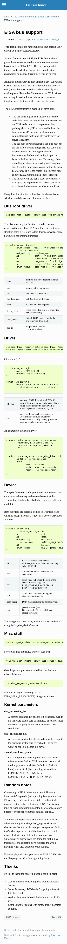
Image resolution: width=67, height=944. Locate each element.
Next (55, 917)
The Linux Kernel (36, 5)
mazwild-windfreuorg (46, 39)
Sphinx (18, 935)
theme (34, 935)
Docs (7, 16)
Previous (14, 917)
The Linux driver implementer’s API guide (35, 16)
